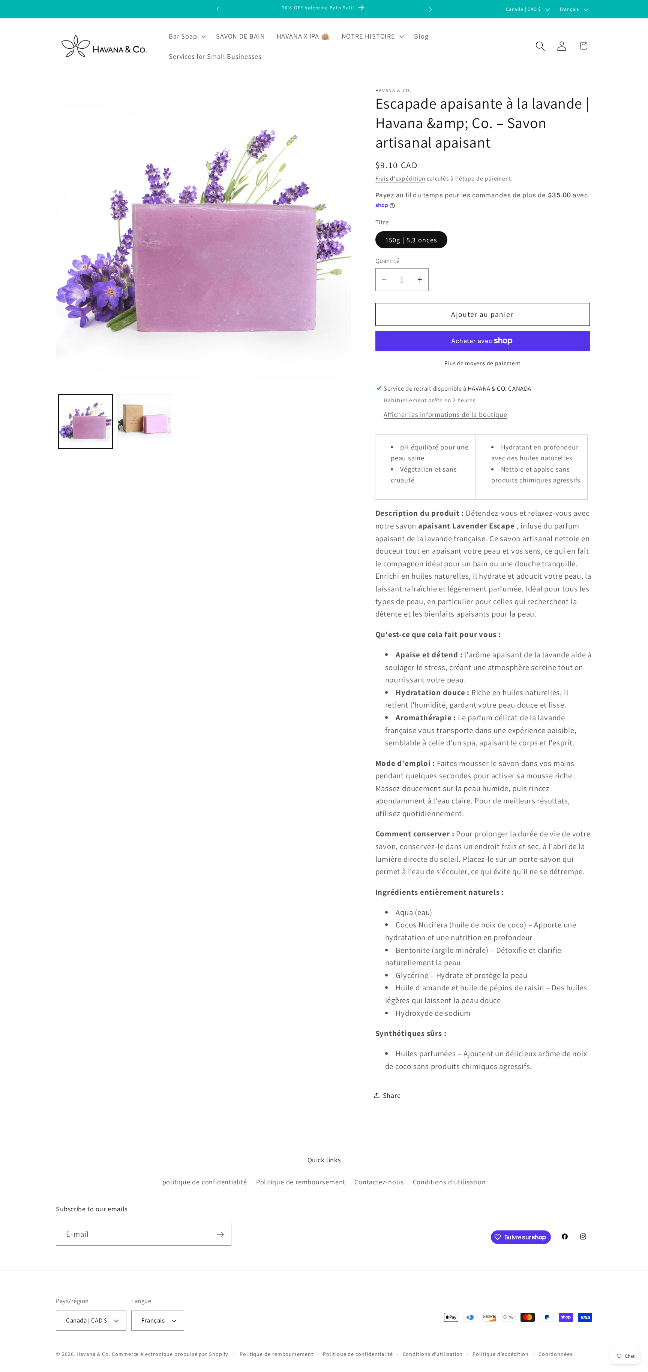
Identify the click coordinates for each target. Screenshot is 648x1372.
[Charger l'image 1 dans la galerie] (85, 421)
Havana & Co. (93, 1353)
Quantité (387, 261)
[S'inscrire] (220, 1234)
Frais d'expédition (400, 178)
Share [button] (392, 1095)
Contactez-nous (379, 1181)
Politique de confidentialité (358, 1353)
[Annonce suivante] (430, 9)
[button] (186, 36)
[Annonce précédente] (218, 9)
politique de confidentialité (204, 1181)
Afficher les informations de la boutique (445, 413)
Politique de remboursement (300, 1181)
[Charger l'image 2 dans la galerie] (144, 421)
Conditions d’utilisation (433, 1353)
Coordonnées (555, 1353)
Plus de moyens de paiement (482, 362)
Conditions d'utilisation (449, 1181)
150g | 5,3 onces (412, 239)
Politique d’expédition (500, 1353)
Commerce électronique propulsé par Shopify (170, 1353)
